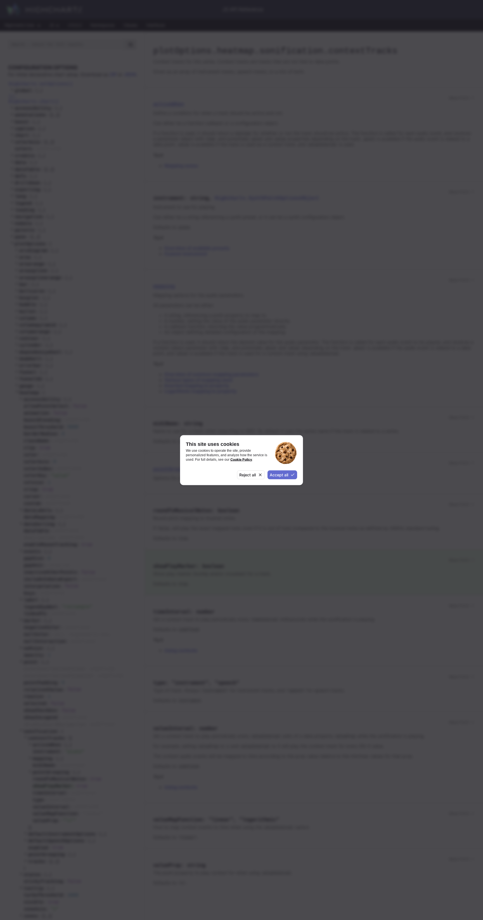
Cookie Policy (241, 459)
